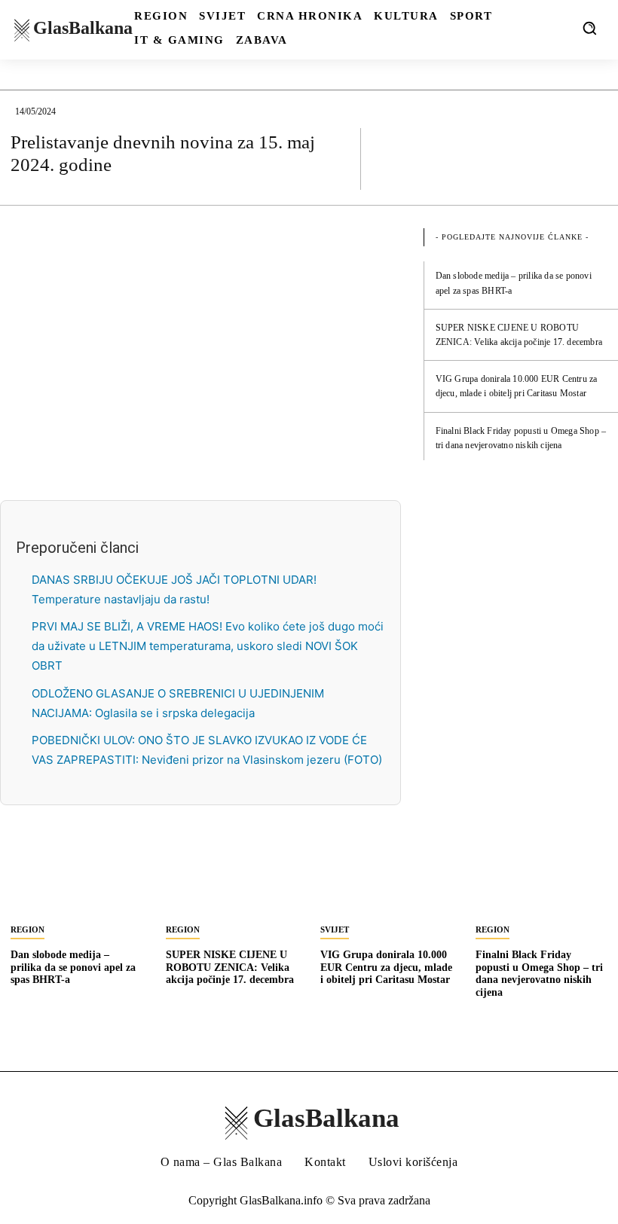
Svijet (334, 929)
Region (27, 929)
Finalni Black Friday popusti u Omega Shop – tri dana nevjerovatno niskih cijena (539, 973)
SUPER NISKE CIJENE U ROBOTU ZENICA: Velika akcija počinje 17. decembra (230, 967)
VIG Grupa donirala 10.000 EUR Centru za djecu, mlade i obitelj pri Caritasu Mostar (386, 967)
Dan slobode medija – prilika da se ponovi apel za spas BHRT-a (73, 967)
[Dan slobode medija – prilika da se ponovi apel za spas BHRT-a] (77, 881)
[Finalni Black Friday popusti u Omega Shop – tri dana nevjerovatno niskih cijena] (542, 881)
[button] (589, 28)
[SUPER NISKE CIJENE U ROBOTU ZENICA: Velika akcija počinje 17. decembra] (232, 881)
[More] (591, 158)
